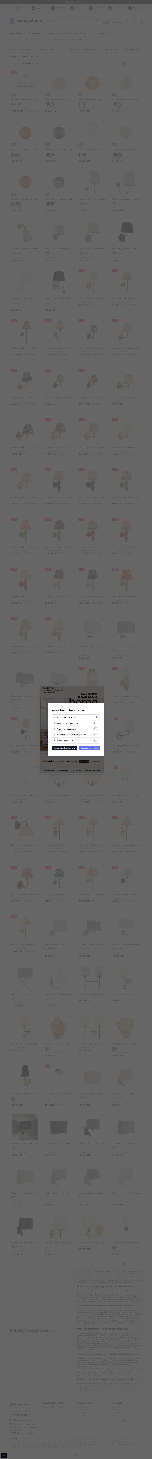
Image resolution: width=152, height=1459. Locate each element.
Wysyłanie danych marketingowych (71, 734)
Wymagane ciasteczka (66, 717)
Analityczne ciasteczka (66, 729)
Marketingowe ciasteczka (67, 723)
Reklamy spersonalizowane (68, 740)
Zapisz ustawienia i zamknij (64, 748)
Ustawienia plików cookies (68, 710)
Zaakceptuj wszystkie (89, 748)
